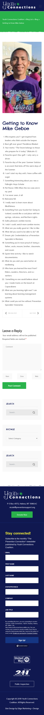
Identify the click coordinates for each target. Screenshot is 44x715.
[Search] (34, 412)
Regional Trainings (11, 313)
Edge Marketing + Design (28, 708)
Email (7, 552)
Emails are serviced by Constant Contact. (25, 633)
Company (9, 598)
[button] (22, 514)
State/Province (11, 587)
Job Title (9, 609)
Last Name (9, 575)
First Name (9, 564)
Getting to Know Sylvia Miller (34, 313)
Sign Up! (22, 640)
